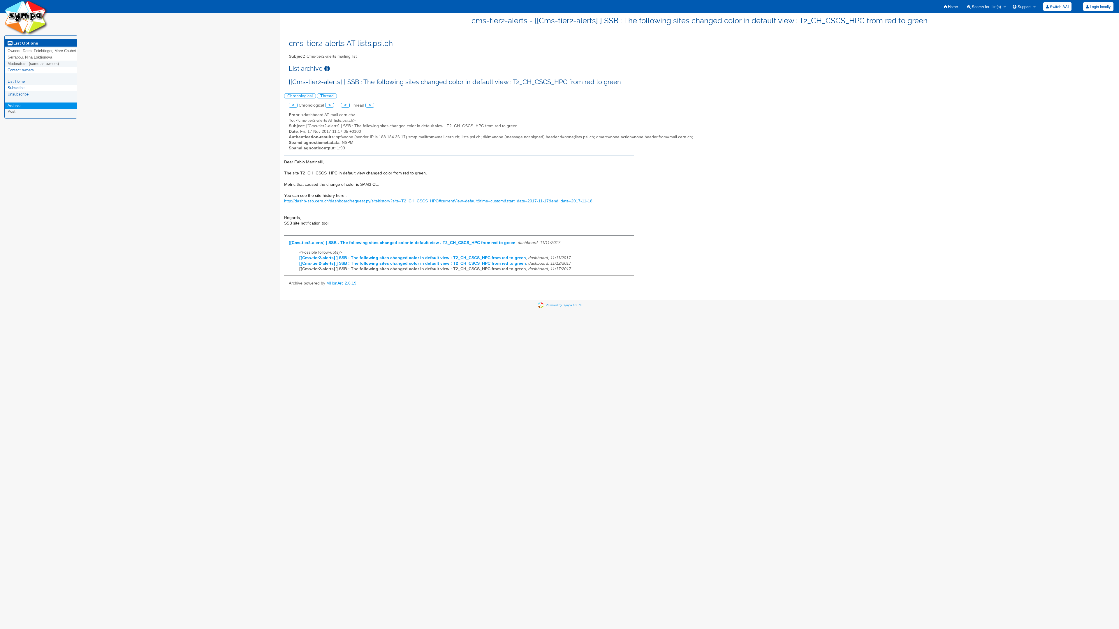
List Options (25, 43)
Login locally (1100, 6)
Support (1023, 6)
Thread (327, 96)
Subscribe (16, 88)
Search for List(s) (986, 6)
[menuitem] (951, 6)
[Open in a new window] (327, 68)
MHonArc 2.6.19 (341, 283)
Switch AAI (1059, 6)
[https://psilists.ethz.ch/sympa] (26, 17)
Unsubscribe (18, 94)
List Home (16, 81)
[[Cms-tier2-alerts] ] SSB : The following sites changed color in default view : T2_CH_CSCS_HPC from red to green (402, 243)
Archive (14, 105)
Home (952, 6)
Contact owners (21, 70)
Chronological (300, 96)
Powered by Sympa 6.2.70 (564, 305)
